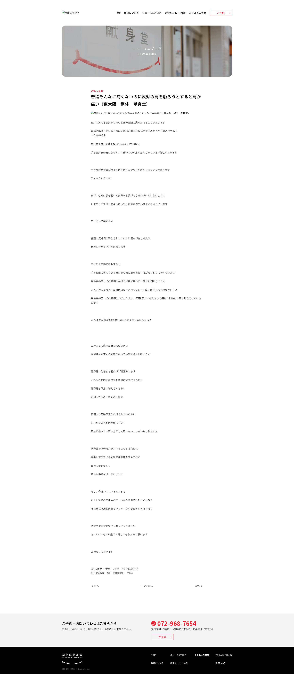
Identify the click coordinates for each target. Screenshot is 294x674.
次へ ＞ (199, 585)
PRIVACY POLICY (224, 654)
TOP (118, 12)
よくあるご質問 (197, 12)
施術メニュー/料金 (175, 12)
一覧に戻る (147, 585)
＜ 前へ (95, 585)
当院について (131, 12)
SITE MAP (220, 663)
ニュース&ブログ (151, 12)
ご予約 (221, 12)
